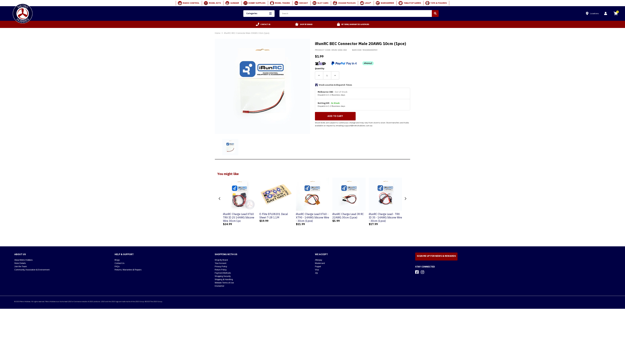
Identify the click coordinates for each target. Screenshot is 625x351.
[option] (263, 24)
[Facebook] (417, 272)
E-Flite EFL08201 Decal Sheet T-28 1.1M (248, 215)
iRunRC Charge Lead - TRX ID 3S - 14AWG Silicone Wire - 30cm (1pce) (359, 217)
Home (217, 33)
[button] (258, 13)
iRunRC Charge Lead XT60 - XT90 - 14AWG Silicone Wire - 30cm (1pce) (286, 217)
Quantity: (320, 68)
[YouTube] (428, 272)
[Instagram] (422, 272)
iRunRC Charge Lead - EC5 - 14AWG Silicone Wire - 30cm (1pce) (396, 217)
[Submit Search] (435, 13)
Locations (594, 13)
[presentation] (219, 198)
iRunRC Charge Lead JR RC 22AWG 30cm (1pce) (322, 215)
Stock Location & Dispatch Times (335, 85)
